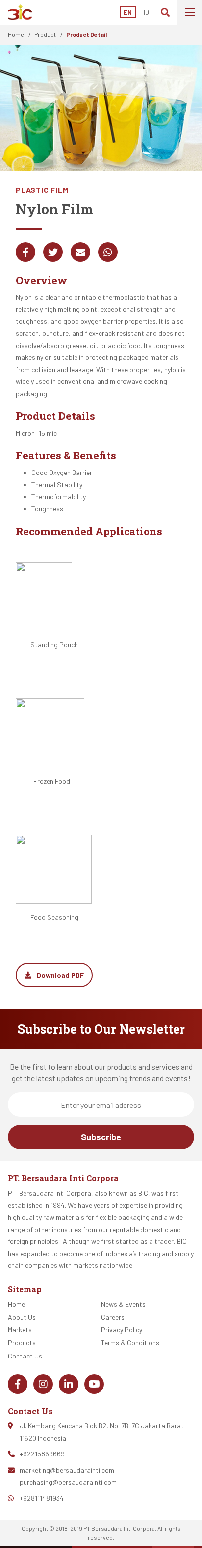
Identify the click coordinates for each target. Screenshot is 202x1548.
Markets (20, 1330)
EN (128, 12)
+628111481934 (42, 1498)
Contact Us (25, 1356)
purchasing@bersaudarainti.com (68, 1482)
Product (45, 34)
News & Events (123, 1304)
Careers (113, 1317)
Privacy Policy (121, 1330)
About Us (22, 1317)
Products (22, 1342)
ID (146, 12)
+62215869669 (42, 1454)
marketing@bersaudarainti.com (67, 1470)
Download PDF (59, 975)
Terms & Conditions (130, 1342)
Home (16, 34)
